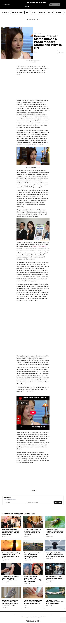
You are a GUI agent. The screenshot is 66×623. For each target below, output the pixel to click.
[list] (33, 12)
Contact (27, 6)
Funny (58, 12)
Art (27, 12)
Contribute (34, 3)
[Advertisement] (33, 88)
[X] (56, 4)
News (35, 52)
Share (62, 52)
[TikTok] (58, 4)
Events (42, 12)
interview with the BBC (39, 246)
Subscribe (42, 3)
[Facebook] (51, 4)
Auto (34, 12)
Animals (5, 12)
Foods (50, 12)
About (27, 3)
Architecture (17, 12)
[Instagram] (53, 4)
